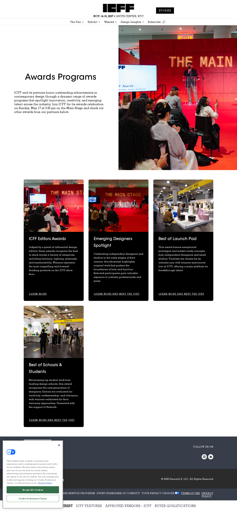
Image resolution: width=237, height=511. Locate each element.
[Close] (59, 445)
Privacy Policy (45, 483)
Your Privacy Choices (158, 493)
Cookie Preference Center (33, 498)
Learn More (38, 294)
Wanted (109, 22)
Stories (165, 10)
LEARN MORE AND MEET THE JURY (117, 294)
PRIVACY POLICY (207, 494)
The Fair (75, 22)
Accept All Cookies (32, 489)
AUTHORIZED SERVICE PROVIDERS (73, 493)
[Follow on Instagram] (204, 456)
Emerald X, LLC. (179, 478)
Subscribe (154, 22)
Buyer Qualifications (175, 506)
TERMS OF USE (190, 493)
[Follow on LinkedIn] (210, 456)
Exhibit (92, 22)
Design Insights (131, 22)
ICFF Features (89, 506)
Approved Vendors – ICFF (128, 506)
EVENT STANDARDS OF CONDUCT (118, 493)
